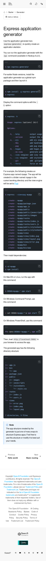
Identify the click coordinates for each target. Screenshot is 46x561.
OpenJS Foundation (21, 476)
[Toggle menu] (4, 4)
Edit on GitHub (13, 17)
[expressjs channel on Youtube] (20, 553)
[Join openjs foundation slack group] (29, 553)
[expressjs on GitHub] (15, 553)
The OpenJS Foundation (18, 508)
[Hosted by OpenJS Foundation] (23, 534)
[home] (10, 4)
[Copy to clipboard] (39, 66)
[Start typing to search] (30, 4)
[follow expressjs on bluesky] (37, 553)
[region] (23, 93)
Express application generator (22, 31)
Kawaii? (8, 553)
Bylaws (26, 511)
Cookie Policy (23, 514)
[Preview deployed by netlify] (23, 542)
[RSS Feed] (42, 553)
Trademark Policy (32, 487)
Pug (16, 183)
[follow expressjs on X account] (24, 553)
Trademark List (12, 489)
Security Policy (22, 517)
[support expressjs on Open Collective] (33, 553)
